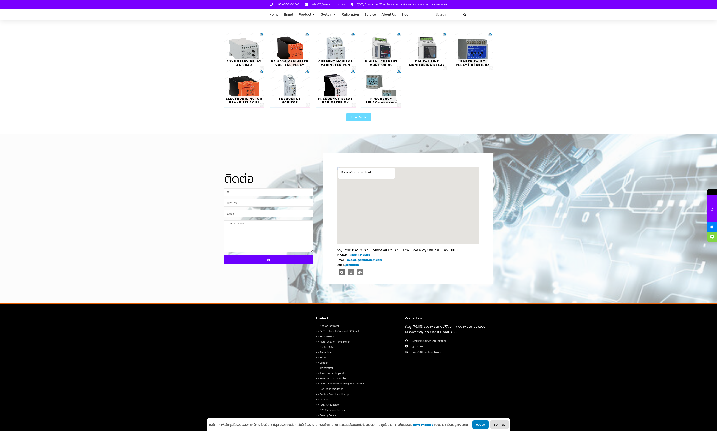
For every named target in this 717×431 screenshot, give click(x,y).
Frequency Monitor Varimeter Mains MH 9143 (290, 104)
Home (273, 14)
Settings (499, 424)
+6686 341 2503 (359, 255)
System (326, 14)
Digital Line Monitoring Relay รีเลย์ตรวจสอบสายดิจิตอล (427, 66)
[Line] (351, 272)
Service (370, 14)
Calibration (350, 14)
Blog (404, 14)
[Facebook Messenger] (712, 227)
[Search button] (464, 14)
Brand (288, 14)
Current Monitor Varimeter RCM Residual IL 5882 (335, 65)
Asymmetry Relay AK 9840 (244, 63)
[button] (358, 117)
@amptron (351, 264)
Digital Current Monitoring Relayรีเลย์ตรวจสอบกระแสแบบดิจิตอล (381, 66)
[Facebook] (342, 272)
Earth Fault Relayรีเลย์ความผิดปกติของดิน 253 (473, 65)
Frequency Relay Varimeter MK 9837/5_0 (335, 102)
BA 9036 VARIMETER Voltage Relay (290, 63)
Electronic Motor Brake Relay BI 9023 (244, 102)
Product (305, 14)
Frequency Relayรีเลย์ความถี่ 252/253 (381, 102)
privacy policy (423, 424)
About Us (388, 14)
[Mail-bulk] (360, 272)
